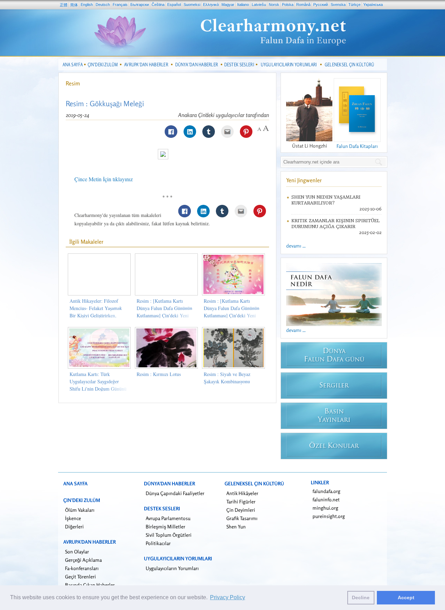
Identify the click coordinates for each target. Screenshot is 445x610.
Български (139, 4)
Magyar (227, 4)
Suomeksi (192, 4)
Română (303, 4)
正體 (63, 5)
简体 (74, 5)
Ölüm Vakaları (80, 510)
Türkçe (354, 4)
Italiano (243, 4)
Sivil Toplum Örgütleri (169, 535)
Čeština (158, 4)
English (87, 4)
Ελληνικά (211, 4)
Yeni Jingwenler (304, 180)
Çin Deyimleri (240, 510)
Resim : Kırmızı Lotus (159, 374)
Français (120, 4)
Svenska (338, 4)
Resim (73, 83)
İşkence (73, 518)
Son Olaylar (77, 551)
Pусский (320, 4)
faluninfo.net (326, 499)
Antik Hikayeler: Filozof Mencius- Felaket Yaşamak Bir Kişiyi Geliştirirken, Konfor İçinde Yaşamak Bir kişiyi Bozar (96, 315)
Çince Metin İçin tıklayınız (103, 179)
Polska (287, 4)
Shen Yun (236, 526)
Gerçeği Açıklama (83, 560)
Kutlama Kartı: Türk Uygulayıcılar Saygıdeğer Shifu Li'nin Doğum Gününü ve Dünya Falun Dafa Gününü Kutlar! (99, 389)
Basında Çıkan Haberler (90, 585)
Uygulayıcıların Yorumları (172, 568)
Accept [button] (406, 597)
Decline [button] (361, 597)
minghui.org (325, 508)
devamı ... (296, 246)
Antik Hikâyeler (242, 493)
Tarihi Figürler (241, 501)
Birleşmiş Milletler (165, 526)
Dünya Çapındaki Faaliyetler (175, 493)
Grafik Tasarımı (242, 518)
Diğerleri (74, 526)
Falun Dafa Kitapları (357, 146)
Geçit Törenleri (80, 576)
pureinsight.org (329, 516)
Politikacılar (158, 543)
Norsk (274, 4)
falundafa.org (326, 491)
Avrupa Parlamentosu (168, 518)
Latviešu (259, 4)
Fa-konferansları (82, 568)
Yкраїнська (373, 4)
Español (174, 4)
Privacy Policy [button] (227, 597)
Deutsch (103, 4)
